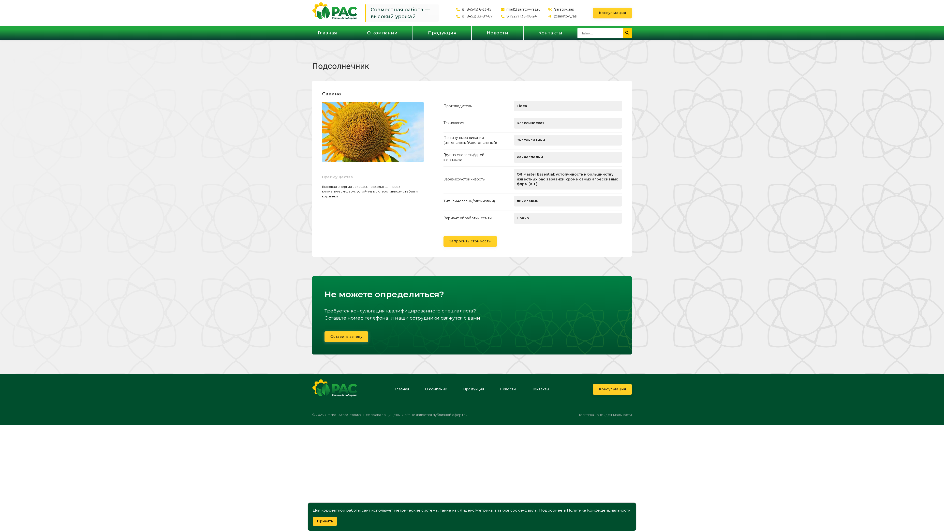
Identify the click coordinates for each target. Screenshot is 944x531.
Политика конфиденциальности (604, 415)
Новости (497, 33)
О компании (382, 33)
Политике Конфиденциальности (599, 510)
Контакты (550, 33)
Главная (327, 33)
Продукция (442, 33)
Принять (325, 521)
